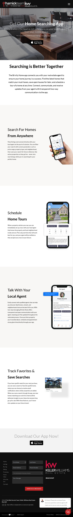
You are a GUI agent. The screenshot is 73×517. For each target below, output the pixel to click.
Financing (5, 472)
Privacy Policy (42, 35)
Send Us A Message (34, 488)
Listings (5, 464)
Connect (5, 484)
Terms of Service (50, 35)
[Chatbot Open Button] (68, 512)
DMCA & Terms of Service (62, 514)
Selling (5, 469)
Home (4, 461)
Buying (5, 466)
